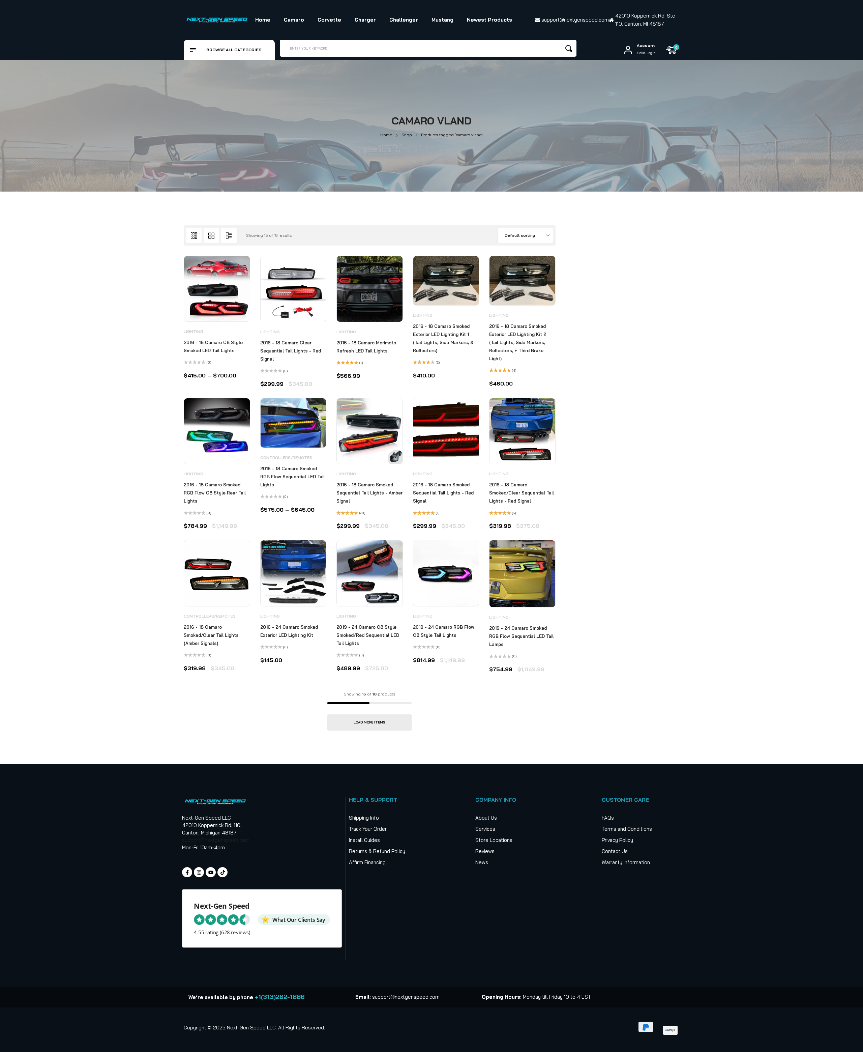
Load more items (369, 722)
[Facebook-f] (187, 872)
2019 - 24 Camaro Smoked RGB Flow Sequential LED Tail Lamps (521, 636)
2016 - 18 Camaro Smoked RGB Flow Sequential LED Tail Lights (292, 476)
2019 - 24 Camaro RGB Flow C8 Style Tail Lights (443, 631)
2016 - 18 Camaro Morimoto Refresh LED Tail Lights (366, 346)
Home (386, 134)
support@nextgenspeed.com (215, 840)
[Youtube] (211, 872)
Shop (406, 134)
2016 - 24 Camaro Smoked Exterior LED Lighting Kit (289, 631)
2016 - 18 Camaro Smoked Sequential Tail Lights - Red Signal (443, 493)
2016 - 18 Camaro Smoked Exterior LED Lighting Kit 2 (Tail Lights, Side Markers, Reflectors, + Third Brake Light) (517, 342)
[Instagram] (199, 872)
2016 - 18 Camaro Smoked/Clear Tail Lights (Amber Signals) (211, 635)
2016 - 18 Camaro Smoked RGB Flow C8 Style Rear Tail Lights (215, 493)
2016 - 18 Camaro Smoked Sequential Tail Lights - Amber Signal (369, 493)
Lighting (193, 331)
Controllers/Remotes (286, 457)
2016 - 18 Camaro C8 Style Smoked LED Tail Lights (213, 346)
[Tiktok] (222, 872)
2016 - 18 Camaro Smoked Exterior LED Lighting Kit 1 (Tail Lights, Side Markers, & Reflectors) (443, 338)
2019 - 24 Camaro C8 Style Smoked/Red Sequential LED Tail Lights (367, 635)
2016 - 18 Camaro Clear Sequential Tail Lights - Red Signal (290, 351)
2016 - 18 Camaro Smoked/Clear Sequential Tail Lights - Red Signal (521, 493)
